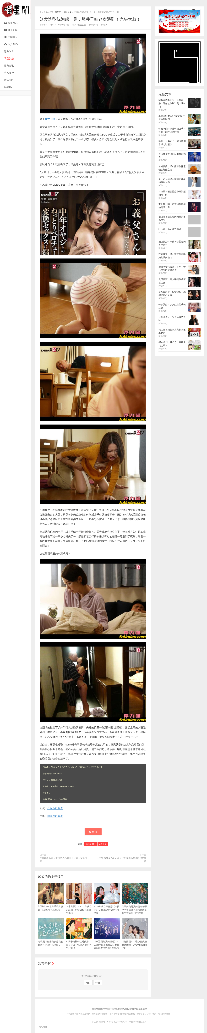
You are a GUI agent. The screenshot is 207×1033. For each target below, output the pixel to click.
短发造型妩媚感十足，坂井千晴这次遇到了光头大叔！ (90, 19)
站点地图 (96, 1008)
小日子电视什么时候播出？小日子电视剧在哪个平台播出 (78, 944)
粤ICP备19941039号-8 (117, 1021)
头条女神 (9, 72)
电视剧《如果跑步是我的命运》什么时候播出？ (50, 943)
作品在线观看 (55, 808)
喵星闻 (15, 9)
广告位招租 (115, 1008)
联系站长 (125, 1008)
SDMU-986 (91, 843)
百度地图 (105, 1008)
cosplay (8, 86)
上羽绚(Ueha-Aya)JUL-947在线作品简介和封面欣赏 (121, 859)
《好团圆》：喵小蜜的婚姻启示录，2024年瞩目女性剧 (134, 944)
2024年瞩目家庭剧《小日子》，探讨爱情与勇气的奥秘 (106, 909)
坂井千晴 (50, 119)
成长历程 (142, 1008)
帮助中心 (134, 1008)
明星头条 (9, 58)
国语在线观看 (55, 816)
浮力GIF (8, 51)
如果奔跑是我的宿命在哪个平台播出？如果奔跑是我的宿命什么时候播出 (134, 909)
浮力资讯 (9, 65)
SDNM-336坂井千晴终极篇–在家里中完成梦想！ (50, 908)
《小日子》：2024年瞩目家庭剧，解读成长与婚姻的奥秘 (79, 909)
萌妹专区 (9, 79)
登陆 (88, 982)
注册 (97, 982)
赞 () (95, 831)
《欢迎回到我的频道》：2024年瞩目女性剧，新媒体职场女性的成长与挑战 (106, 944)
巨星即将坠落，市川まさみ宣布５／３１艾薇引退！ (63, 859)
